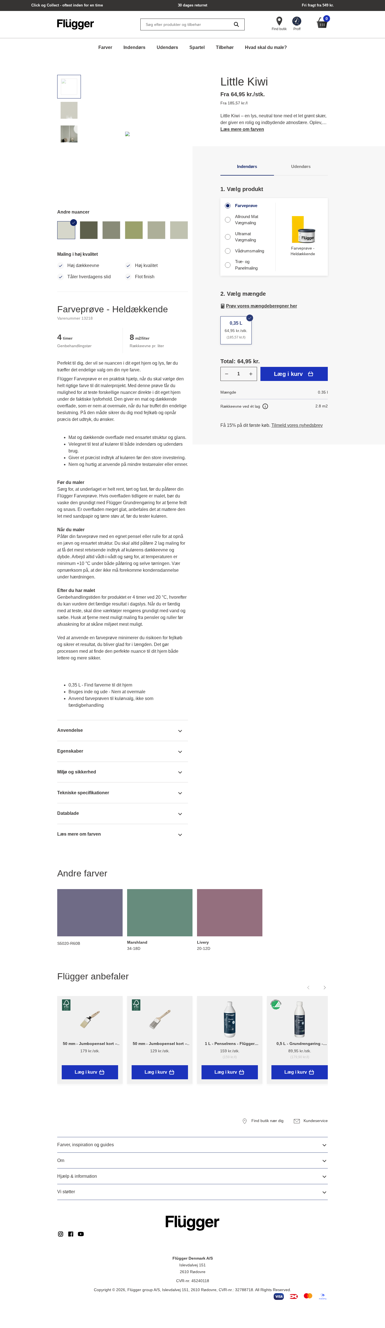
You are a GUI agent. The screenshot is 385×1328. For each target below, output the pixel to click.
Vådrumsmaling (249, 250)
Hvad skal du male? (266, 47)
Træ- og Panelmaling (246, 264)
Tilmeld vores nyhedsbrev (297, 425)
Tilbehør (225, 47)
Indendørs (134, 47)
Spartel (197, 47)
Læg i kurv (288, 374)
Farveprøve (246, 205)
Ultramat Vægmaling (245, 237)
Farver (105, 47)
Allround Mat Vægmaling (246, 219)
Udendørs (167, 47)
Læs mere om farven (242, 129)
